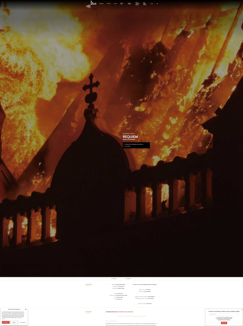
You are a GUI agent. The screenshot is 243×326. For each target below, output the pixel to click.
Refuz (14, 322)
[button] (25, 309)
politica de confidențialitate (225, 317)
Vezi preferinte (23, 322)
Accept (5, 322)
